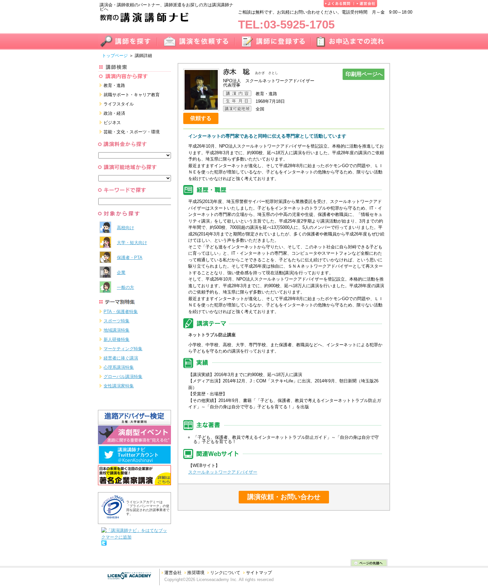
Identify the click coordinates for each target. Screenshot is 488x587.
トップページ (115, 55)
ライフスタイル (119, 103)
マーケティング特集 (123, 348)
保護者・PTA (129, 257)
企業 (121, 272)
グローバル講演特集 (123, 376)
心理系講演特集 (119, 367)
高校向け (125, 227)
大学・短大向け (132, 242)
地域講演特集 (116, 330)
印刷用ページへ (364, 74)
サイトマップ (259, 572)
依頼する (200, 118)
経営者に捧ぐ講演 (121, 358)
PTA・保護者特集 (121, 311)
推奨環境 (195, 572)
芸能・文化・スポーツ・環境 (132, 131)
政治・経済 (114, 113)
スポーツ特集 (116, 320)
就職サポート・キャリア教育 (132, 94)
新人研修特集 (116, 339)
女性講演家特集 (119, 385)
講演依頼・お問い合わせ (283, 496)
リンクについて (225, 572)
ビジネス (112, 122)
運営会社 (173, 572)
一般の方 (125, 287)
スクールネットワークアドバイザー (222, 472)
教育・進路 (114, 85)
